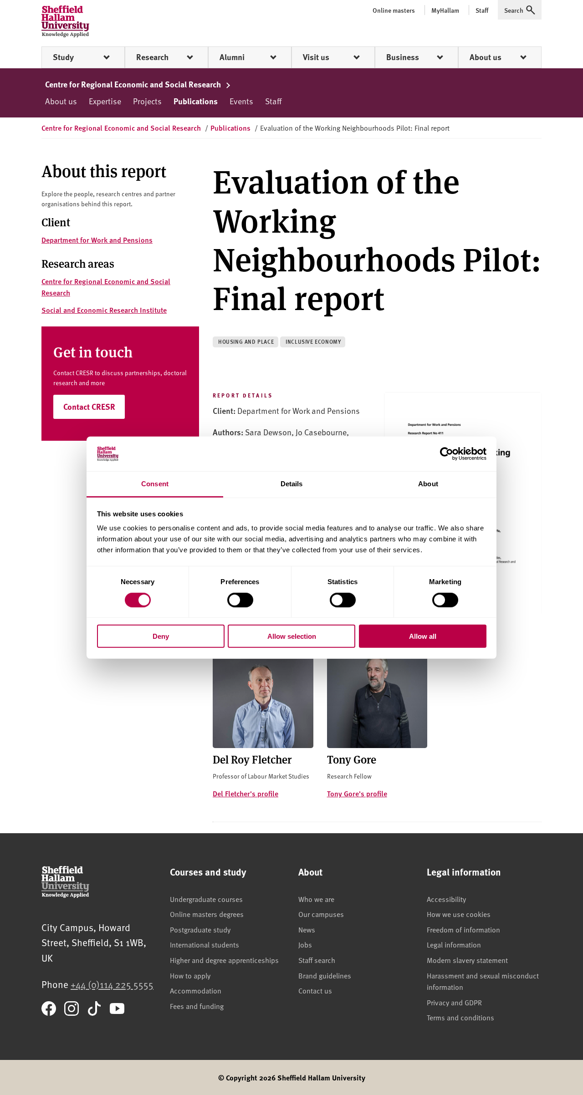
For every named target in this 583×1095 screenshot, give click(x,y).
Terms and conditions (460, 1017)
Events (241, 101)
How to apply (190, 975)
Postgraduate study (200, 929)
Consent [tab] (155, 484)
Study (63, 57)
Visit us (316, 57)
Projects (147, 101)
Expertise (105, 101)
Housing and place (246, 342)
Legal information (454, 944)
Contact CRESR (89, 407)
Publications (196, 101)
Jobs (305, 944)
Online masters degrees (207, 914)
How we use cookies (459, 914)
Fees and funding (197, 1006)
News (306, 929)
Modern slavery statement (467, 960)
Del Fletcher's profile (245, 793)
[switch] (240, 599)
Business (402, 57)
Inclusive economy (313, 342)
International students (204, 944)
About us (485, 57)
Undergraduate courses (206, 899)
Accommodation (195, 990)
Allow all (422, 636)
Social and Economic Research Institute (104, 310)
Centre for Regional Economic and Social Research (134, 84)
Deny (161, 636)
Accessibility (446, 899)
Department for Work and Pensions (97, 239)
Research (152, 57)
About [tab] (428, 484)
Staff (273, 101)
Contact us (315, 990)
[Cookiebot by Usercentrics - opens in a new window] (446, 454)
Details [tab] (292, 484)
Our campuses (321, 914)
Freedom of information (463, 929)
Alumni (232, 57)
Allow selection (291, 636)
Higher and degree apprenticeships (224, 960)
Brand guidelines (324, 975)
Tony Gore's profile (357, 793)
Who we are (316, 899)
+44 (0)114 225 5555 (112, 984)
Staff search (316, 960)
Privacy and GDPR (454, 1002)
